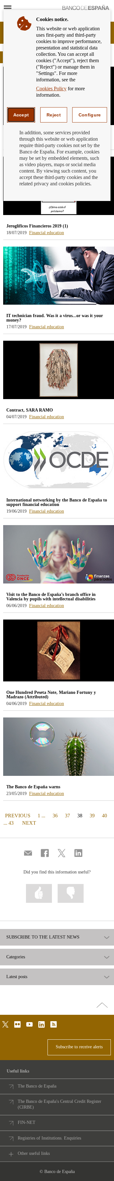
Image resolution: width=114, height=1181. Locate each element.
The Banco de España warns (33, 786)
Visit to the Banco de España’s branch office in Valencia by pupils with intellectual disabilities (51, 596)
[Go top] (102, 1005)
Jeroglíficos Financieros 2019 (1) (37, 226)
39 (92, 815)
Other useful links (34, 1153)
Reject (54, 114)
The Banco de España (37, 1086)
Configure (90, 114)
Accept (21, 114)
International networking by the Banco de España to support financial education (56, 502)
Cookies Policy (51, 88)
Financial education (46, 232)
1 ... (41, 815)
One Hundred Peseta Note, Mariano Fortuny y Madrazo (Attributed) (51, 694)
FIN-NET (26, 1122)
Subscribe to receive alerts (79, 1046)
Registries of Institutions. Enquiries (49, 1138)
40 (104, 815)
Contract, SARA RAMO (29, 410)
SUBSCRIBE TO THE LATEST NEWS (42, 937)
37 (67, 815)
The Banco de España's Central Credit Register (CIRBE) (59, 1104)
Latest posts (16, 977)
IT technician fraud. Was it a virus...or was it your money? (54, 318)
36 (55, 815)
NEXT (29, 823)
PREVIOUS (17, 815)
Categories (15, 957)
